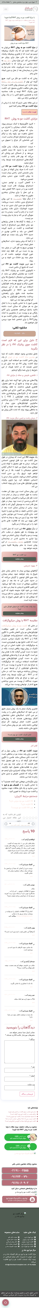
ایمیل (32, 1075)
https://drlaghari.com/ (24, 916)
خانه (33, 20)
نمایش (25, 112)
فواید (22, 808)
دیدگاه (32, 1039)
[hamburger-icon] (5, 9)
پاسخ (33, 856)
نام (33, 1067)
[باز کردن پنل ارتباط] (5, 1302)
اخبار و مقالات (27, 20)
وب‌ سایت (31, 1084)
